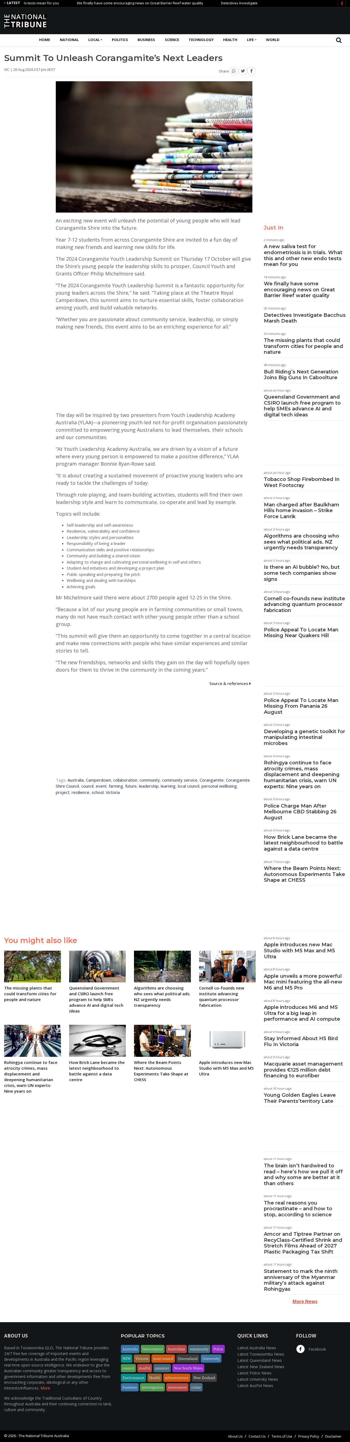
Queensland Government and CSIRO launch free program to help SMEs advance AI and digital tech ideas (302, 406)
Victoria (113, 792)
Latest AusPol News (255, 1385)
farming (116, 786)
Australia (76, 780)
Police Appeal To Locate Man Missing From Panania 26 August (301, 706)
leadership (149, 786)
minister (162, 1368)
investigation (152, 1387)
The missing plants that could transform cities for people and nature (303, 346)
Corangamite (212, 780)
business (129, 1387)
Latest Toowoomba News (260, 1354)
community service (179, 780)
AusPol (144, 1368)
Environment (133, 1377)
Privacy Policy (308, 1436)
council (87, 786)
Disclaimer (333, 1436)
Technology (201, 39)
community (149, 780)
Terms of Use (282, 1436)
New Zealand (204, 1377)
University (211, 1358)
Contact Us (257, 1436)
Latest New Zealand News (260, 1366)
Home (44, 39)
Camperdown (98, 780)
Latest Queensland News (259, 1360)
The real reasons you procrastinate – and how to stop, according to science (298, 1209)
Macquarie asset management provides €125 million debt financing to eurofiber (303, 1070)
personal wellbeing (219, 786)
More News (305, 1301)
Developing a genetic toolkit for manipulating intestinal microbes (304, 737)
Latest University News (257, 1379)
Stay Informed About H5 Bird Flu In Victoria (301, 1041)
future (131, 786)
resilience (80, 792)
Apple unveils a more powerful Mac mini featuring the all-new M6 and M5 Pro (303, 982)
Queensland (188, 1358)
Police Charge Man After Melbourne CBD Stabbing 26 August (300, 812)
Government (152, 1349)
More (45, 1388)
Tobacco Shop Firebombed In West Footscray (302, 482)
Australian (176, 1349)
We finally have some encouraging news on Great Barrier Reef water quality (112, 3)
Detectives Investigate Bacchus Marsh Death (230, 3)
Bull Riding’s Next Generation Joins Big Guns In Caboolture (301, 375)
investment (177, 1387)
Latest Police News (254, 1373)
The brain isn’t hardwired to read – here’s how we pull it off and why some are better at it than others (303, 1174)
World (272, 39)
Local (94, 39)
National (69, 39)
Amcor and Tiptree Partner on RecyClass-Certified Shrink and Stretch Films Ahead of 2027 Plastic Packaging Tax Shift (303, 1243)
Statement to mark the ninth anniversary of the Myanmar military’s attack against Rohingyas (301, 1280)
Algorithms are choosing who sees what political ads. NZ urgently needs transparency (301, 542)
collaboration (125, 780)
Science (172, 39)
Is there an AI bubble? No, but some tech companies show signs (302, 573)
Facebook (316, 1349)
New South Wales (188, 1368)
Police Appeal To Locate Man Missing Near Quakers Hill (301, 633)
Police (218, 1349)
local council (188, 786)
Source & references (229, 683)
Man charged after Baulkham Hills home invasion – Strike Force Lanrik (301, 511)
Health (230, 39)
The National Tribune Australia (44, 1435)
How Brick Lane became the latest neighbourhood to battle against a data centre (303, 843)
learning (168, 786)
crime (196, 1387)
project (62, 792)
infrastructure (177, 1377)
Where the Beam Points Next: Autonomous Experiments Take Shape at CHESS (304, 874)
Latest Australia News (256, 1347)
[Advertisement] (246, 20)
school (98, 792)
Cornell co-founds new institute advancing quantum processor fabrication (304, 604)
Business (146, 39)
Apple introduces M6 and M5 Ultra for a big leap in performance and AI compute (302, 1013)
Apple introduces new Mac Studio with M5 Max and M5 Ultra (299, 950)
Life (250, 39)
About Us (235, 1436)
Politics (120, 39)
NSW (126, 1358)
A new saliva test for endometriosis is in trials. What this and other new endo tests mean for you (303, 255)
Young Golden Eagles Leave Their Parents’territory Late (300, 1098)
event (101, 786)
